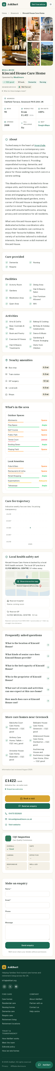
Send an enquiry (29, 806)
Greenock (15, 13)
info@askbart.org (9, 980)
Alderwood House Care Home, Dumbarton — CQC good (41, 740)
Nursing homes (8, 1007)
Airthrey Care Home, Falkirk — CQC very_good (16, 740)
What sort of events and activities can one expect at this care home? (24, 689)
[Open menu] (50, 4)
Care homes (7, 999)
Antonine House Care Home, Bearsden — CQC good (16, 755)
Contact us (34, 1007)
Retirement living (9, 1019)
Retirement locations (11, 1023)
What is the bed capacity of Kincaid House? (24, 667)
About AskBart (36, 999)
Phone (7, 911)
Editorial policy (8, 1047)
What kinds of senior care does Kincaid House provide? (22, 656)
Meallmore (19, 77)
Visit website (14, 825)
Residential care (9, 1003)
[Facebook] (16, 986)
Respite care (7, 1015)
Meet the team (8, 1043)
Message (9, 923)
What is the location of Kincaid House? (22, 645)
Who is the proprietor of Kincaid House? (23, 678)
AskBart (12, 4)
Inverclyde (39, 145)
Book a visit (29, 798)
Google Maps (44, 125)
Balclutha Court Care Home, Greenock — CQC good (16, 727)
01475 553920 (15, 813)
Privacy (5, 1066)
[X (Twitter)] (10, 986)
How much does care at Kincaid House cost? (22, 701)
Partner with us (36, 1003)
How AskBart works (10, 1038)
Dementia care (8, 1011)
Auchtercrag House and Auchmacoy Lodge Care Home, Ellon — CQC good (41, 755)
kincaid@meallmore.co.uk (20, 819)
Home (4, 13)
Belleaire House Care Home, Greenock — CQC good (40, 727)
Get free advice (38, 4)
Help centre (35, 1011)
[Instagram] (4, 986)
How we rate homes (10, 1051)
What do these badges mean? (15, 91)
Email (8, 900)
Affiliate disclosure (18, 1066)
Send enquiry (27, 945)
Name (8, 889)
